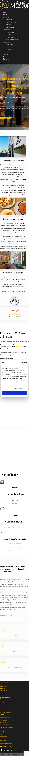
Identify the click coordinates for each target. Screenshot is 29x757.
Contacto (5, 54)
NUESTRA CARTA (10, 32)
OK (14, 393)
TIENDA (5, 52)
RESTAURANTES (6, 17)
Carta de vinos (14, 667)
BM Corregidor (3, 690)
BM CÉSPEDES (9, 19)
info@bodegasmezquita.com (6, 712)
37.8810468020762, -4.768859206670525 (14, 527)
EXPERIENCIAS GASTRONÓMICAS (13, 47)
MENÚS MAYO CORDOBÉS (12, 39)
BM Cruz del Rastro (4, 686)
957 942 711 (19, 346)
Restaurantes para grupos (6, 743)
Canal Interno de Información (6, 727)
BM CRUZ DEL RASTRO (11, 22)
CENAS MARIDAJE (10, 44)
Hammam (8, 49)
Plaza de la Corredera (14, 550)
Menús (15, 651)
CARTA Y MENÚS (7, 29)
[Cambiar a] (5, 57)
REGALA (5, 14)
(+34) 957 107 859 (4, 734)
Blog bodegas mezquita (5, 697)
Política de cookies (4, 726)
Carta (14, 635)
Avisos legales (3, 722)
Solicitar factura (3, 720)
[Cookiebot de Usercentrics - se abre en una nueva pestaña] (20, 362)
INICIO (4, 12)
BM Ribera (2, 688)
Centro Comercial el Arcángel (14, 547)
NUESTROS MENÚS (10, 37)
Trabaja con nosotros (5, 717)
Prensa (1, 698)
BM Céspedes (3, 685)
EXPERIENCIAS (6, 42)
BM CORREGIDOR (10, 27)
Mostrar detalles (19, 388)
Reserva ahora (6, 118)
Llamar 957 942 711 (6, 358)
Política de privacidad (5, 724)
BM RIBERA (8, 24)
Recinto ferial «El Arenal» (14, 543)
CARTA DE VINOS (10, 34)
